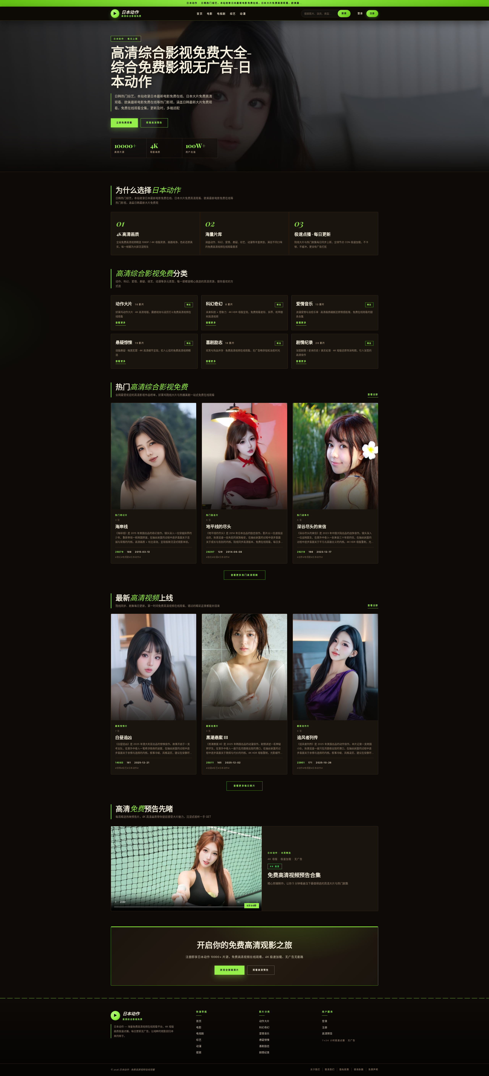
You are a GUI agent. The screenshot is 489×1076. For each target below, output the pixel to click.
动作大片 (264, 1021)
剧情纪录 (264, 1052)
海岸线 (121, 526)
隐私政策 (344, 1069)
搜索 (344, 13)
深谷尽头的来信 (311, 526)
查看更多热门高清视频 (244, 575)
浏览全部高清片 (229, 970)
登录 (360, 13)
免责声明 (373, 1069)
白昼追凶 (123, 737)
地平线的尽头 (218, 526)
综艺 (233, 13)
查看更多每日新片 (244, 785)
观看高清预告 (154, 122)
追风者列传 (307, 737)
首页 (200, 13)
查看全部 (373, 394)
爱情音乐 (264, 1033)
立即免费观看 (124, 122)
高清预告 (327, 1033)
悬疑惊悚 (264, 1039)
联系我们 (330, 1069)
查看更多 (121, 322)
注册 (372, 13)
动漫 (243, 13)
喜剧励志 (264, 1046)
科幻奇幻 (264, 1027)
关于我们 (315, 1069)
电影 (210, 13)
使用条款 (359, 1069)
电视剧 (221, 13)
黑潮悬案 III (217, 737)
